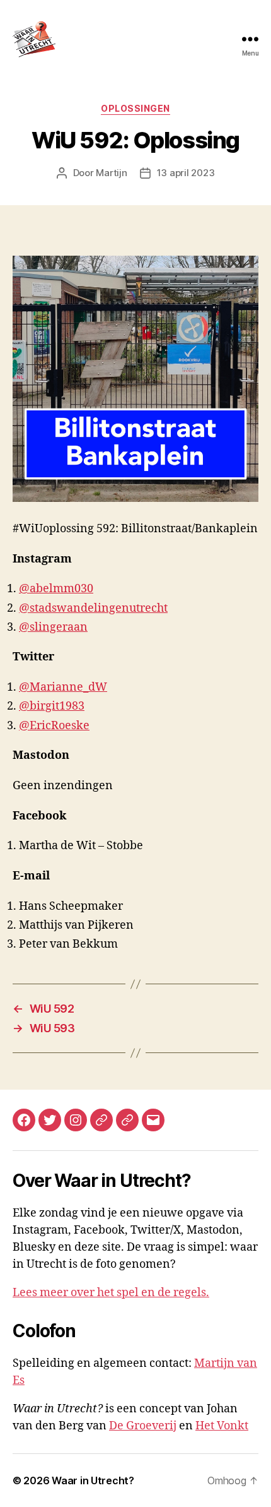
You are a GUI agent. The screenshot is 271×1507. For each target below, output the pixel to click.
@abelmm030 (56, 588)
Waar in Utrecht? (93, 1480)
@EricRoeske (54, 725)
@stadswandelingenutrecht (93, 608)
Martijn (111, 173)
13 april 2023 (186, 173)
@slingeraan (53, 627)
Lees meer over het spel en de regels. (111, 1292)
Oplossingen (135, 108)
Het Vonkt (221, 1426)
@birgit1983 (51, 706)
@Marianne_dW (63, 687)
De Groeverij (142, 1426)
